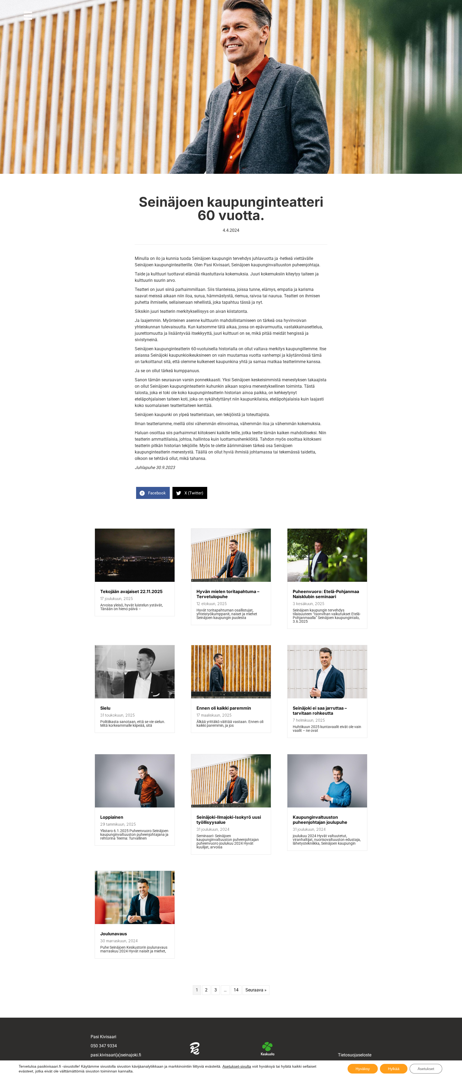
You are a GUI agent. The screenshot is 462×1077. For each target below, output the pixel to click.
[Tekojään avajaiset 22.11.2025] (135, 580)
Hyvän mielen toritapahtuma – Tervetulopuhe (228, 594)
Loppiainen (111, 817)
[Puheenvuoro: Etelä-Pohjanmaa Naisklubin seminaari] (327, 580)
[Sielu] (135, 696)
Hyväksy (363, 1069)
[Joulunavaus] (135, 922)
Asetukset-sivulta (236, 1066)
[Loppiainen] (135, 806)
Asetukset (426, 1069)
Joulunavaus (113, 933)
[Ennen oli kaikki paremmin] (231, 696)
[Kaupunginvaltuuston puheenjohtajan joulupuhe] (327, 806)
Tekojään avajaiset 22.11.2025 (131, 591)
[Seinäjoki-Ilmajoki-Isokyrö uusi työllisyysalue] (231, 806)
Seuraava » (256, 990)
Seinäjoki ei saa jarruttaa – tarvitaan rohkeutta (320, 710)
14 (236, 990)
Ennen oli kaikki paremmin (224, 708)
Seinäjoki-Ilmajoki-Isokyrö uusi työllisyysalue (229, 819)
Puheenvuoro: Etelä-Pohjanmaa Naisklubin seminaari (326, 594)
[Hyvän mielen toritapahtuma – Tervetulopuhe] (231, 580)
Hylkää (393, 1069)
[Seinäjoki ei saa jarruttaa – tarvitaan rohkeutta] (327, 696)
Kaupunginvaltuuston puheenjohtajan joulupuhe (320, 819)
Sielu (105, 708)
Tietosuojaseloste (354, 1054)
